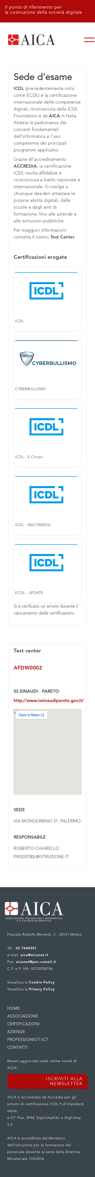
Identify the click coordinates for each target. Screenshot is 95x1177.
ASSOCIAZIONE (22, 1016)
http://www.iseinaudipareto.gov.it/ (47, 701)
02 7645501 (26, 948)
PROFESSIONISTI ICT (27, 1040)
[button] (89, 40)
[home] (41, 39)
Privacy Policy (42, 989)
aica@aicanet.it (34, 955)
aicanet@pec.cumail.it (36, 962)
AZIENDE (16, 1032)
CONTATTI (17, 1048)
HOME (13, 1009)
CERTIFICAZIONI (23, 1024)
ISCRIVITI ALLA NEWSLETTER (64, 1081)
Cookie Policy (42, 982)
